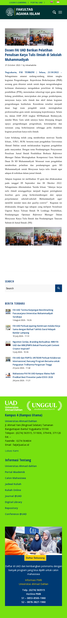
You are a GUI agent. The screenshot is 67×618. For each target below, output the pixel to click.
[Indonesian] (58, 2)
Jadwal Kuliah (13, 484)
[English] (51, 2)
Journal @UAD (13, 496)
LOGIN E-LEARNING (17, 2)
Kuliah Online (13, 490)
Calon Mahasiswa (15, 478)
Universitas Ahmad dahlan (21, 466)
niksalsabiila (30, 65)
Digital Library (13, 502)
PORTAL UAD (37, 2)
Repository (11, 508)
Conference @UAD (16, 514)
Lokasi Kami (12, 450)
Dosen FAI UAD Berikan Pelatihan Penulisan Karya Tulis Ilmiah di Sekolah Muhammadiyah (33, 55)
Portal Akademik (15, 472)
